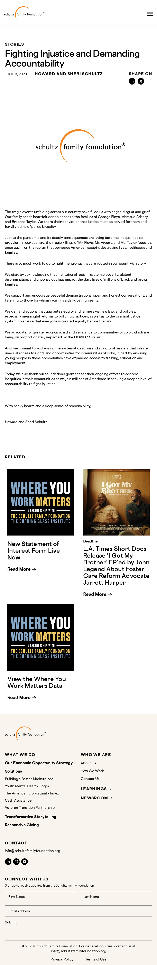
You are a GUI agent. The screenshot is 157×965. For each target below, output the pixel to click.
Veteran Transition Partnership (30, 807)
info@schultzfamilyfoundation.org (32, 851)
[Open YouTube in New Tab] (24, 861)
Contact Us (90, 778)
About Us (89, 763)
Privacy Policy (62, 959)
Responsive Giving (22, 825)
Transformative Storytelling (31, 817)
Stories (14, 44)
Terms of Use (96, 959)
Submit (11, 922)
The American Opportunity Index (32, 793)
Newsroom (94, 798)
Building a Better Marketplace (29, 779)
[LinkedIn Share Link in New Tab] (132, 81)
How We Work (92, 771)
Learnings (94, 789)
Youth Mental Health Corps (27, 786)
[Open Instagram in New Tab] (16, 861)
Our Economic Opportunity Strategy (39, 763)
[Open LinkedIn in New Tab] (8, 861)
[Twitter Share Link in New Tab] (141, 81)
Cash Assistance (18, 800)
